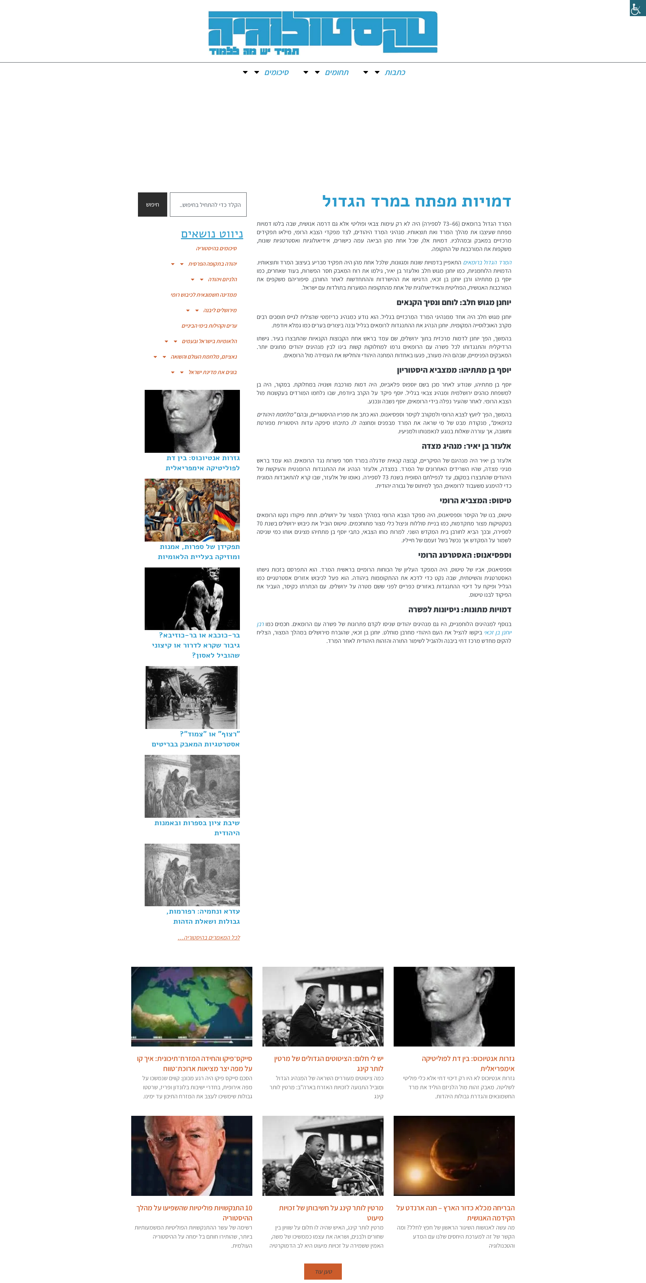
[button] (323, 1271)
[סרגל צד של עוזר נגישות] (638, 8)
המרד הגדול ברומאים (487, 262)
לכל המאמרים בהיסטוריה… (209, 937)
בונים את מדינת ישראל (212, 372)
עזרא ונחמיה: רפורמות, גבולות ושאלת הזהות (203, 916)
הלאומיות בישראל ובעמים (209, 341)
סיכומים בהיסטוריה (216, 248)
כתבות (395, 72)
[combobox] (208, 204)
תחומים (336, 72)
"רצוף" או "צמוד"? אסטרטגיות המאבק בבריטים (196, 739)
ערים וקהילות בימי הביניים (209, 325)
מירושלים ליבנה (220, 310)
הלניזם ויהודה (222, 279)
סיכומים (276, 72)
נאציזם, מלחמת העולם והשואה (204, 356)
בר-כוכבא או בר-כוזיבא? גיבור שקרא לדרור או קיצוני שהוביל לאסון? (196, 645)
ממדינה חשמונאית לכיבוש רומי (203, 294)
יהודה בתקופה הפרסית (212, 263)
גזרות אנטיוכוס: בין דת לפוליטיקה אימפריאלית (203, 463)
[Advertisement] (323, 132)
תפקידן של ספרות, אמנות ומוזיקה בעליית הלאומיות (199, 552)
